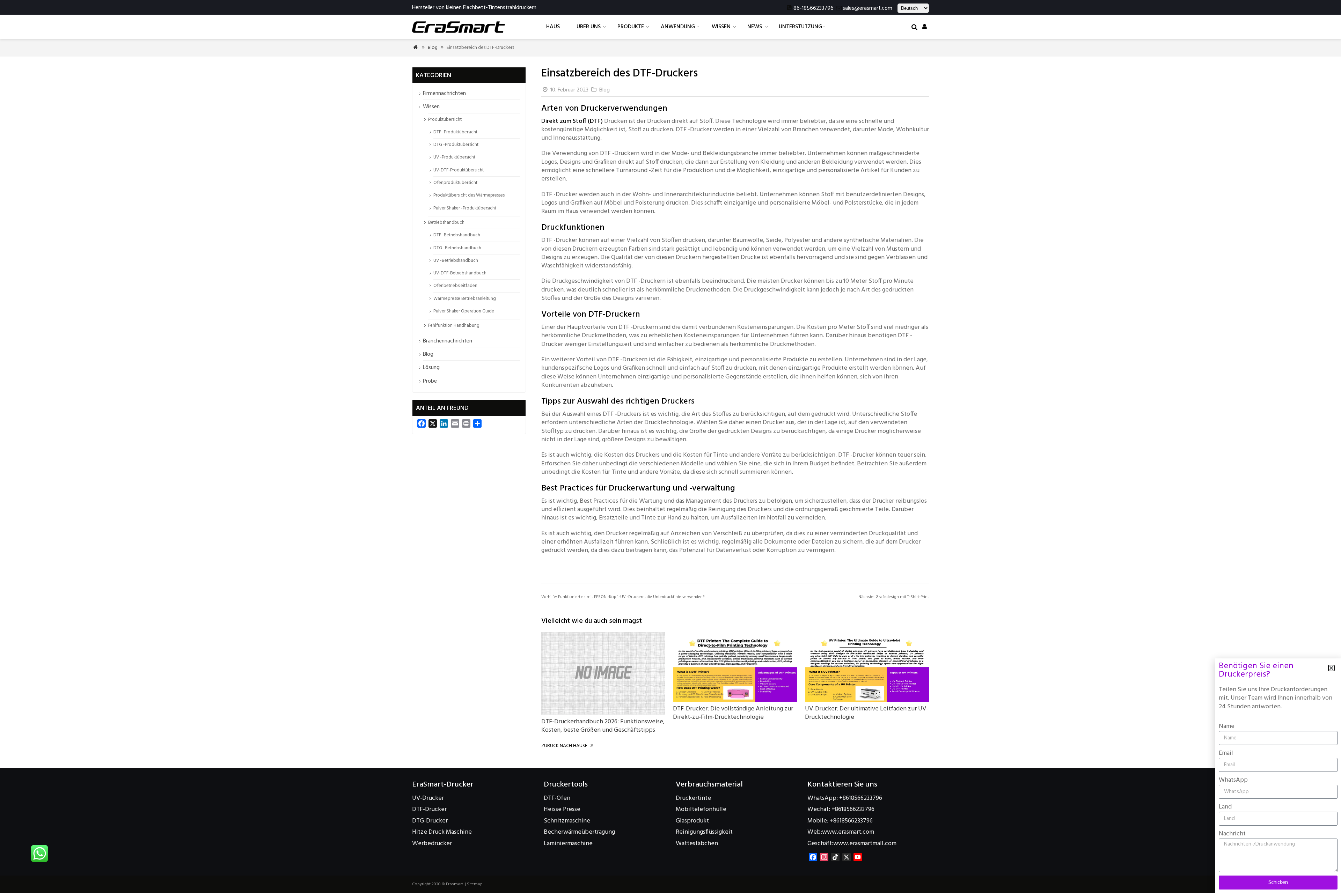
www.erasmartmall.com (864, 844)
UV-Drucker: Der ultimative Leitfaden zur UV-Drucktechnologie (866, 713)
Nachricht (1232, 834)
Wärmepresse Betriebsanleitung (464, 298)
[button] (1331, 668)
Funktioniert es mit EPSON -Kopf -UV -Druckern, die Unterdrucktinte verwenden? (622, 596)
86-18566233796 (813, 8)
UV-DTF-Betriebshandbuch (459, 273)
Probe (430, 381)
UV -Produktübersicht (454, 157)
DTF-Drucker (429, 809)
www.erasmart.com (848, 832)
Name (1226, 726)
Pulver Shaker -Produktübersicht (464, 208)
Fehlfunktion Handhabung (453, 325)
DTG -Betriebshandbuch (457, 248)
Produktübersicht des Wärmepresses (469, 195)
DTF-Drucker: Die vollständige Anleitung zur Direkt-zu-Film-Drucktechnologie (733, 713)
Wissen (431, 106)
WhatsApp (1233, 780)
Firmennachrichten (444, 93)
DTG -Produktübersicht (455, 144)
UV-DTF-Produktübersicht (458, 170)
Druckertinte (693, 798)
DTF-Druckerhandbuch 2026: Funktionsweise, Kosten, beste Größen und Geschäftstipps (603, 726)
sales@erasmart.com (867, 8)
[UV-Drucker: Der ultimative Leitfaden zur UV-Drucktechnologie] (867, 700)
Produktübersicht (445, 119)
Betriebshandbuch (446, 222)
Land (1225, 807)
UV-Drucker (428, 798)
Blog (433, 48)
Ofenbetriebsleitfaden (455, 285)
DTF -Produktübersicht (455, 132)
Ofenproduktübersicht (455, 182)
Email (1226, 753)
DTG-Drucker (430, 821)
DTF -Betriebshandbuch (456, 235)
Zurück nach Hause (567, 746)
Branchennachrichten (447, 341)
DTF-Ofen (557, 798)
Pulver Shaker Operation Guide (463, 311)
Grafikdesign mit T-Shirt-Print (893, 596)
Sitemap (475, 884)
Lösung (431, 367)
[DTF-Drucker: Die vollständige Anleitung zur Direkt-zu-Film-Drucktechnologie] (735, 700)
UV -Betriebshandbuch (455, 260)
